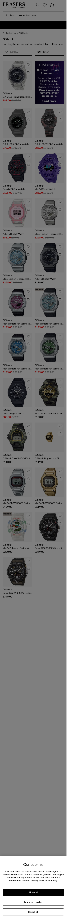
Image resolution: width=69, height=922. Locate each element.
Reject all (33, 911)
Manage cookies (33, 902)
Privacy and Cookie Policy (44, 880)
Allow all (33, 892)
